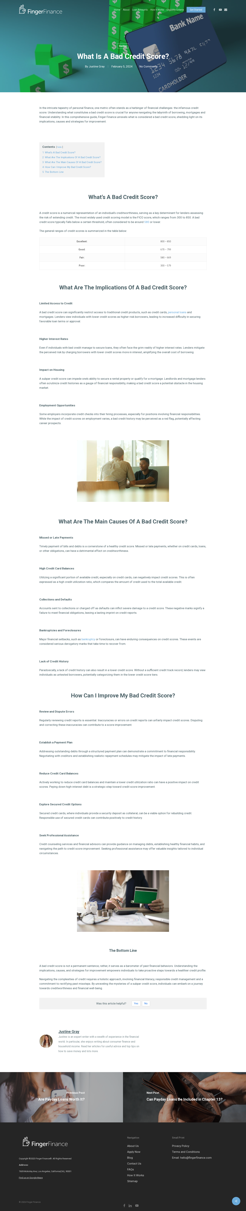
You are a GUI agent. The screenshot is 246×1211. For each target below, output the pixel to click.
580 (146, 222)
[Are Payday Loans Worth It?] (61, 1097)
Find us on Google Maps (31, 1177)
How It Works (135, 1175)
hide (59, 147)
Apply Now (133, 1151)
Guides (123, 46)
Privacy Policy (180, 1146)
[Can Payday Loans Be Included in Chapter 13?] (184, 1097)
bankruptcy (88, 639)
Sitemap (132, 1181)
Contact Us (134, 1163)
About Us (133, 1146)
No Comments (148, 66)
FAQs (130, 1169)
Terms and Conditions (186, 1151)
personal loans (177, 312)
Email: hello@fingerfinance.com (192, 1157)
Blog (130, 1157)
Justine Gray (97, 66)
